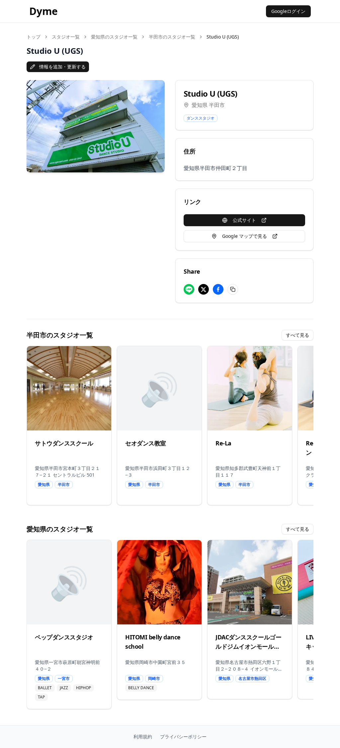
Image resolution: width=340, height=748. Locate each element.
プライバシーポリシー (183, 736)
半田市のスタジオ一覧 (172, 37)
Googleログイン (288, 11)
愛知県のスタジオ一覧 (114, 37)
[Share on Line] (189, 289)
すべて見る (297, 335)
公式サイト (244, 220)
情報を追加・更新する (62, 66)
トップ (34, 37)
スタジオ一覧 (66, 37)
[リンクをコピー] (232, 289)
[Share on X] (203, 289)
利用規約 (142, 736)
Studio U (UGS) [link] (223, 37)
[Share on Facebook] (218, 289)
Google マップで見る (244, 236)
